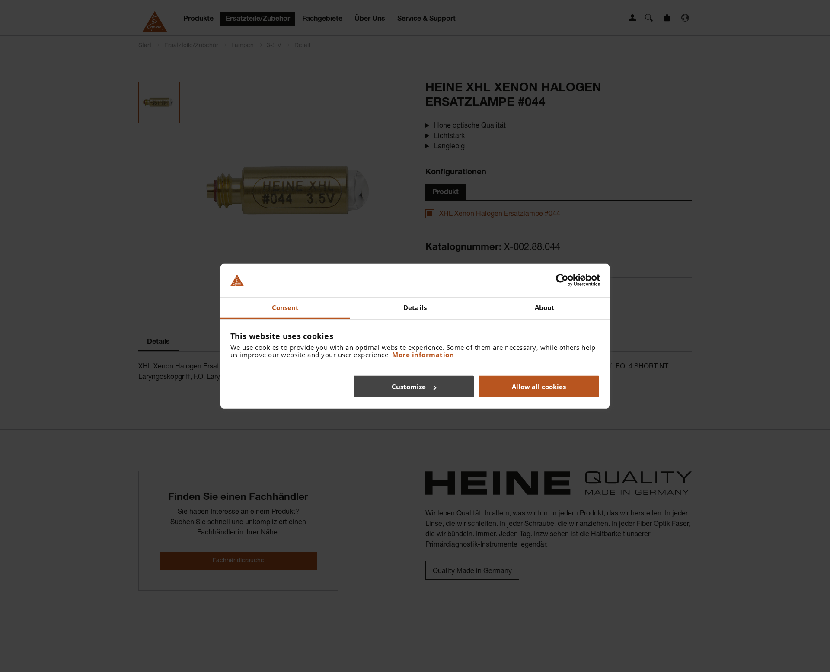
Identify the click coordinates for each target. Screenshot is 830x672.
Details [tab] (415, 307)
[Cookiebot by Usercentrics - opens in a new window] (562, 280)
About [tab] (545, 307)
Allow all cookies (539, 386)
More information (423, 354)
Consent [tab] (285, 307)
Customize (409, 386)
